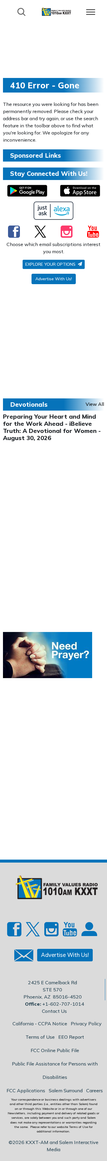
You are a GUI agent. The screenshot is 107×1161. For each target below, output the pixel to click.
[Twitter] (40, 231)
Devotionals (29, 404)
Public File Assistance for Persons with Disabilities (55, 1070)
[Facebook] (14, 231)
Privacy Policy (86, 1024)
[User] (88, 931)
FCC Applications (26, 1090)
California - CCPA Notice (39, 1024)
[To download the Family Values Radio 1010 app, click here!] (27, 191)
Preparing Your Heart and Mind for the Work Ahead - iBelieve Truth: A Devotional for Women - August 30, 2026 (52, 427)
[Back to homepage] (56, 11)
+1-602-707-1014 (63, 1004)
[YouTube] (93, 231)
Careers (94, 1090)
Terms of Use (40, 1037)
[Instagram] (67, 231)
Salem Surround (66, 1090)
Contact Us (54, 1011)
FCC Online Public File (55, 1050)
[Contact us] (21, 956)
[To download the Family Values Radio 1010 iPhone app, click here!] (80, 191)
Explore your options (51, 264)
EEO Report (71, 1037)
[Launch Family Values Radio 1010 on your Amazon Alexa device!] (54, 210)
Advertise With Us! (53, 278)
